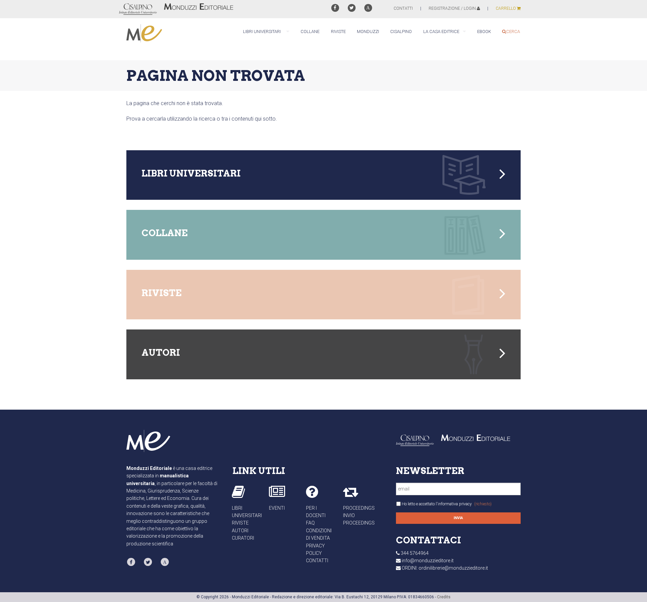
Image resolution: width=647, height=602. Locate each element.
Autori (240, 530)
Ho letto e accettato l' (447, 504)
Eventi (277, 508)
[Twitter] (351, 7)
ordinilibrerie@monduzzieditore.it (453, 568)
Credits (444, 597)
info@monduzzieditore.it (428, 560)
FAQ (310, 523)
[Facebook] (334, 7)
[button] (323, 175)
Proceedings (359, 508)
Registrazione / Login (453, 8)
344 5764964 (415, 553)
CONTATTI (403, 8)
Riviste (240, 523)
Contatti (317, 560)
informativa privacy (455, 504)
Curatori (243, 538)
